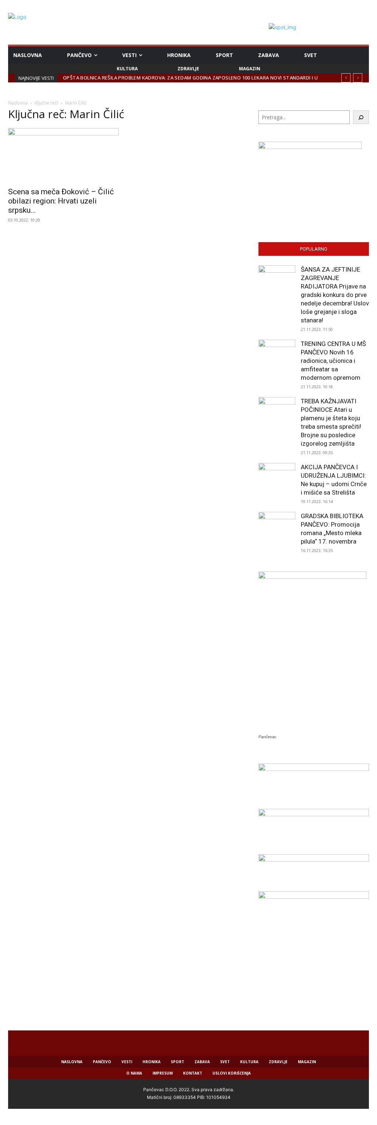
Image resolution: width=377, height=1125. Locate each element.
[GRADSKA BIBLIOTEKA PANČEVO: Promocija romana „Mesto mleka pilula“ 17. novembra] (276, 530)
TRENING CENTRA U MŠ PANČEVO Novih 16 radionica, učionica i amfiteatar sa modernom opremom (333, 360)
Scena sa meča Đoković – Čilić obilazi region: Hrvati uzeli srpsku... (61, 201)
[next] (357, 77)
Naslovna (18, 103)
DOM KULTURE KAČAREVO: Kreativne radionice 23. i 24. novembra (149, 77)
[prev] (345, 77)
